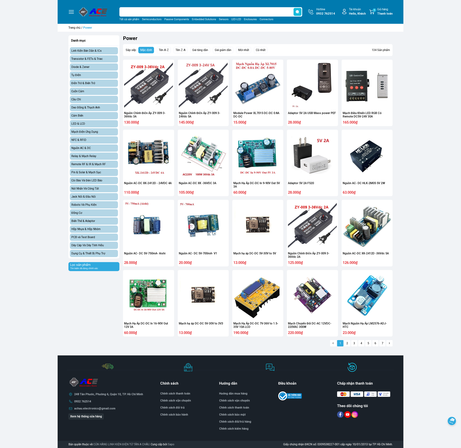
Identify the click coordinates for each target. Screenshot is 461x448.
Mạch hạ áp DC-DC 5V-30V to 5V (254, 253)
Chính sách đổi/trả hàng (235, 421)
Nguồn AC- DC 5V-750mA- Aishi (144, 253)
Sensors (224, 19)
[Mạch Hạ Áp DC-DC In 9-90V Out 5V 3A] (257, 155)
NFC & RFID (78, 140)
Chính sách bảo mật (232, 414)
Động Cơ (76, 213)
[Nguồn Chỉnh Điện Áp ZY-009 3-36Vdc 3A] (148, 85)
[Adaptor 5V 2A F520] (312, 155)
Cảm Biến (77, 115)
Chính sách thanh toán (234, 407)
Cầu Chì (76, 99)
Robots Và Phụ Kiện (84, 204)
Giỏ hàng (383, 11)
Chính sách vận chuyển (234, 400)
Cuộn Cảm (77, 91)
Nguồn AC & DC (81, 148)
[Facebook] (340, 414)
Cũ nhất (260, 50)
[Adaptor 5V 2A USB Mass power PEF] (312, 85)
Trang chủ (74, 27)
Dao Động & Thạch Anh (85, 107)
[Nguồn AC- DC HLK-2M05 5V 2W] (367, 155)
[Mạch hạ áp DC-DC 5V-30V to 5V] (257, 225)
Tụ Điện (76, 75)
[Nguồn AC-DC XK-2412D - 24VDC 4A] (148, 155)
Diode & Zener (80, 67)
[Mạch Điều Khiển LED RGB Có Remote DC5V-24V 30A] (367, 85)
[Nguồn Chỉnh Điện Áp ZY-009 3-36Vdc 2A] (312, 225)
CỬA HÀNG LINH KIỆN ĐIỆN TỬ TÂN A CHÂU (121, 444)
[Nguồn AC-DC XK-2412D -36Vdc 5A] (367, 225)
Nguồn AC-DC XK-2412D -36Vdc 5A (366, 253)
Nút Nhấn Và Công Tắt (85, 188)
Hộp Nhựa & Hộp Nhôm (85, 229)
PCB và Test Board (83, 237)
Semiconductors (152, 19)
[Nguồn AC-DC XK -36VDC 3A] (203, 155)
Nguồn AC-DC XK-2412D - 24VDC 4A (148, 183)
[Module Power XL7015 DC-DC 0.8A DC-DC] (257, 85)
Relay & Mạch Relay (83, 156)
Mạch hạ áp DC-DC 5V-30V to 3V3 (201, 323)
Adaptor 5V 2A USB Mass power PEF (312, 113)
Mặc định (146, 50)
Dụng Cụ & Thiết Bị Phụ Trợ (88, 253)
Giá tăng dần (200, 50)
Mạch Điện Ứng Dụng (84, 131)
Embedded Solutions (204, 19)
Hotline (325, 11)
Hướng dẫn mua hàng (233, 393)
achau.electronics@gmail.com (94, 408)
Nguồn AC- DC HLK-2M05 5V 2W (364, 183)
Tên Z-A (180, 50)
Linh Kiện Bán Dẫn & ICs (86, 50)
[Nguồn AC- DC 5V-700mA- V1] (203, 225)
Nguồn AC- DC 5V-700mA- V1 (198, 253)
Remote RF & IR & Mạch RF (88, 164)
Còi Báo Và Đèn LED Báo (86, 180)
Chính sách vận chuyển (175, 400)
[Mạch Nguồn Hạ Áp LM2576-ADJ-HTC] (367, 295)
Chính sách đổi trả (172, 407)
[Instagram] (355, 414)
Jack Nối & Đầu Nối (83, 196)
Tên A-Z (164, 50)
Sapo (171, 444)
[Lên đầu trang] (452, 431)
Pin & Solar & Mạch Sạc (86, 172)
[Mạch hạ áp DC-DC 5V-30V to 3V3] (203, 295)
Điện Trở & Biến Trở (83, 83)
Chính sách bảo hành (174, 414)
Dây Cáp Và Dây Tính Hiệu (87, 245)
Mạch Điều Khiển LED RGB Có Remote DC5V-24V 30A (362, 114)
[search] (297, 12)
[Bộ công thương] (290, 395)
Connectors (266, 19)
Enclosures (250, 19)
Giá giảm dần (223, 50)
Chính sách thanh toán (175, 393)
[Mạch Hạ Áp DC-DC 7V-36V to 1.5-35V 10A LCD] (257, 295)
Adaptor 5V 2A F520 (301, 183)
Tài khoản (357, 11)
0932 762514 (82, 401)
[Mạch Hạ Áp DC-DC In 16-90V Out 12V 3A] (148, 295)
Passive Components (176, 19)
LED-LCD (236, 19)
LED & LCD (78, 123)
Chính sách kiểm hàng (234, 428)
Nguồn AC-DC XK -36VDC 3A (197, 183)
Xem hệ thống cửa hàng (86, 416)
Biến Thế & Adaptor (83, 221)
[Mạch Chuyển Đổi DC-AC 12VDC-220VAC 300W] (312, 295)
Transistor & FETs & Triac (87, 59)
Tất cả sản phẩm (129, 19)
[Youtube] (348, 414)
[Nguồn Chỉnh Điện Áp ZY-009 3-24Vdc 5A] (203, 85)
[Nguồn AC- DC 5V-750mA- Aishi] (148, 225)
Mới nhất (243, 50)
